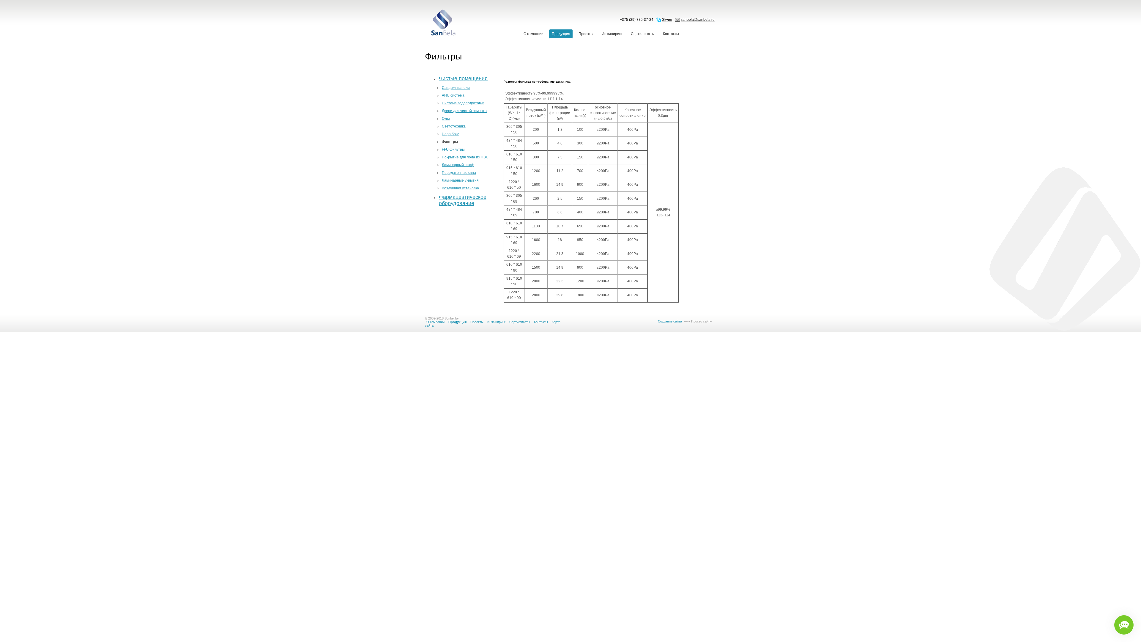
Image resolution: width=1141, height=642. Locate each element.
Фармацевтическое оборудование (462, 200)
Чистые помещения (463, 78)
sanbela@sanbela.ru (698, 20)
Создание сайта (670, 321)
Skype (667, 20)
